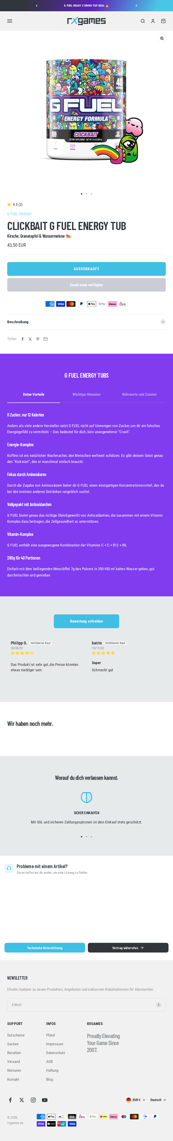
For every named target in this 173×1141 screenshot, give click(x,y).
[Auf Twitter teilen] (30, 339)
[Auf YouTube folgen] (45, 1100)
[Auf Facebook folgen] (10, 1100)
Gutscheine (16, 1035)
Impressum (55, 1044)
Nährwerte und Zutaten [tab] (139, 394)
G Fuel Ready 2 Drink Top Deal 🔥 (86, 5)
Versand (13, 1061)
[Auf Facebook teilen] (22, 339)
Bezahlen (14, 1052)
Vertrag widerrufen (125, 948)
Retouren (14, 1070)
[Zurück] (36, 5)
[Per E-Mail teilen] (45, 339)
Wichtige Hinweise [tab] (86, 394)
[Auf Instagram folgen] (33, 1100)
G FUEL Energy (19, 214)
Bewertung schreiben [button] (86, 621)
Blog (49, 1079)
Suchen (12, 1044)
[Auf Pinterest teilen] (38, 339)
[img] (46, 653)
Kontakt (13, 1079)
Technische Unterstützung (45, 948)
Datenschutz (55, 1052)
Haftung (52, 1070)
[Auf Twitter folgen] (22, 1100)
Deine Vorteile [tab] (33, 394)
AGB (49, 1061)
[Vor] (136, 5)
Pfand (50, 1035)
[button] (10, 204)
